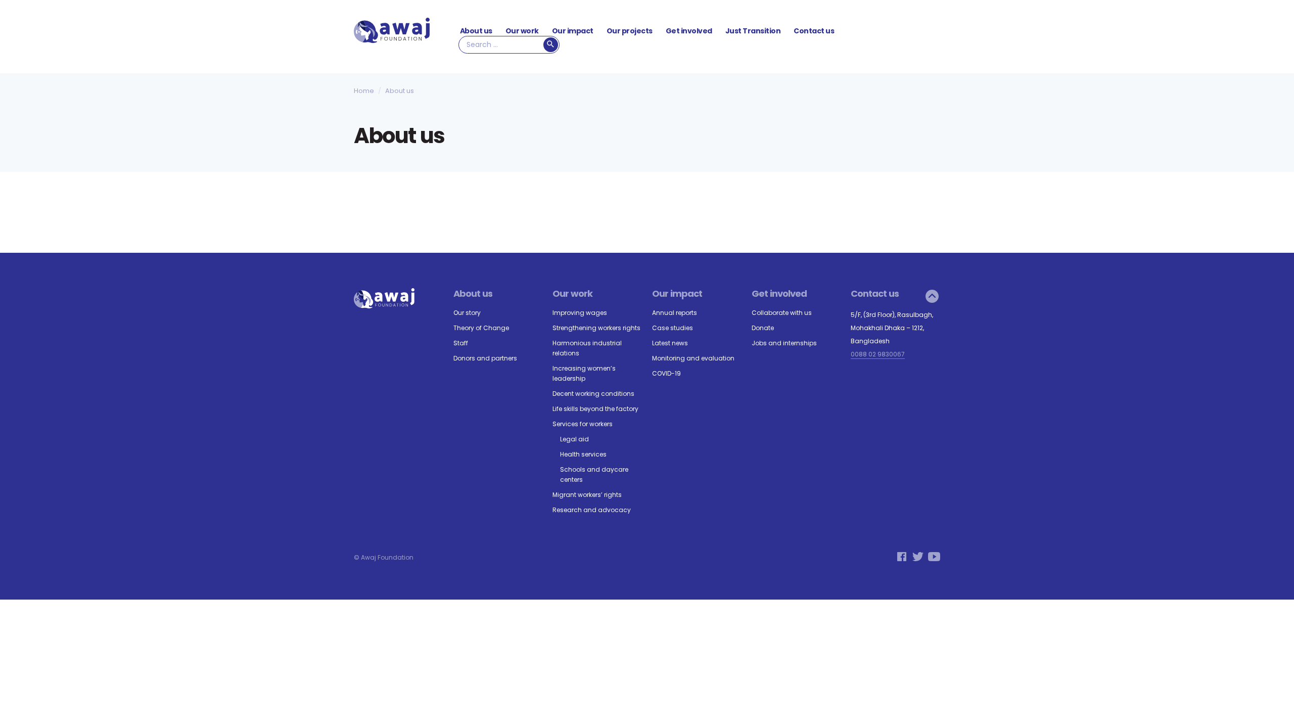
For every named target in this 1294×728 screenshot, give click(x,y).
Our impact (572, 31)
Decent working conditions (593, 393)
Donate (763, 328)
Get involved (689, 31)
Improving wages (579, 312)
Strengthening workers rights (596, 328)
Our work (522, 31)
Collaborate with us (782, 312)
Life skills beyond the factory (595, 408)
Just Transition (753, 31)
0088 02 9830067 (878, 354)
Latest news (670, 343)
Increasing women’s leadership (584, 373)
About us (476, 31)
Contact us (814, 31)
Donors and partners (485, 358)
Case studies (672, 328)
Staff (460, 343)
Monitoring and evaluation (693, 358)
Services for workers (582, 424)
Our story (467, 312)
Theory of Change (481, 328)
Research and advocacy (591, 510)
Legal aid (574, 439)
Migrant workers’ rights (587, 494)
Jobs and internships (784, 343)
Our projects (630, 31)
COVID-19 (666, 373)
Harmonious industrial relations (587, 348)
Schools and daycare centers (594, 474)
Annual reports (674, 312)
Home (364, 91)
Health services (583, 454)
